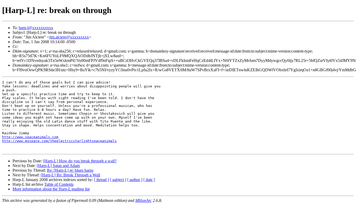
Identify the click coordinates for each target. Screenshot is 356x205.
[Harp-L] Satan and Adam (58, 165)
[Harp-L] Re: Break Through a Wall (70, 175)
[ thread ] (101, 179)
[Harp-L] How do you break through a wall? (79, 161)
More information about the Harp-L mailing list (51, 189)
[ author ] (134, 179)
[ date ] (149, 179)
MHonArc (143, 200)
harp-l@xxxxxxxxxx (36, 27)
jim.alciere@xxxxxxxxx (69, 37)
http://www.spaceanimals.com (30, 137)
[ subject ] (118, 179)
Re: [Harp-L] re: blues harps (70, 170)
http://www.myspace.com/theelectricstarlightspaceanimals (59, 141)
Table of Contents (58, 184)
